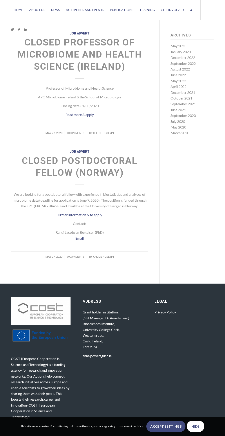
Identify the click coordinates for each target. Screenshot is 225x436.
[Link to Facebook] (19, 29)
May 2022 (178, 81)
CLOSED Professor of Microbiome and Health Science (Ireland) (79, 54)
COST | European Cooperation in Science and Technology (33, 411)
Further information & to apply (79, 215)
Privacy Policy (165, 312)
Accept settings (165, 426)
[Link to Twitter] (12, 29)
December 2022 (183, 57)
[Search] (191, 10)
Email (79, 238)
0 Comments (76, 133)
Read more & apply (79, 114)
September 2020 (183, 115)
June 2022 (178, 75)
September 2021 (183, 104)
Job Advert (79, 33)
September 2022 (183, 63)
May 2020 (178, 127)
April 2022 (179, 86)
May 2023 (178, 46)
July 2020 (178, 121)
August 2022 (180, 69)
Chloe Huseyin (103, 133)
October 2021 (181, 98)
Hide (196, 426)
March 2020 (180, 133)
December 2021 (183, 92)
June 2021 (178, 110)
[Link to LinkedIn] (25, 29)
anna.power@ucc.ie (97, 356)
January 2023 (181, 52)
